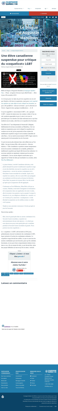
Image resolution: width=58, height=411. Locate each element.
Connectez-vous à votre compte (46, 406)
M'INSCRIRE (15, 13)
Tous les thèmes (20, 387)
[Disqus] (19, 304)
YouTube (33, 385)
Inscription (4, 378)
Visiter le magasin (48, 104)
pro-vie (20, 256)
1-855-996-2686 (49, 384)
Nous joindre (4, 385)
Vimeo (33, 383)
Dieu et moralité (20, 385)
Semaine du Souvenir (28, 273)
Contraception (19, 383)
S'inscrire (48, 98)
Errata (21, 273)
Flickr (32, 378)
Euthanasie (18, 378)
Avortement (19, 376)
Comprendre (38, 8)
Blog (29, 8)
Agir (45, 8)
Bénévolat (3, 380)
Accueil (3, 50)
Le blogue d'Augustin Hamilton (17, 50)
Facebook (33, 376)
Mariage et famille (20, 380)
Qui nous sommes (6, 376)
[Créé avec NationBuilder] (2, 396)
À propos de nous (18, 8)
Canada (7, 273)
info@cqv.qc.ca (48, 386)
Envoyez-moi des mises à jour (49, 69)
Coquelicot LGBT (5, 275)
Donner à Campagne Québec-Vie (48, 91)
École (11, 273)
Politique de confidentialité (30, 406)
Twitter (33, 380)
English (3, 17)
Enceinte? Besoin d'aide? (38, 17)
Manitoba (16, 273)
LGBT (3, 273)
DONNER (44, 13)
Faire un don (4, 387)
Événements (4, 383)
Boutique (54, 8)
